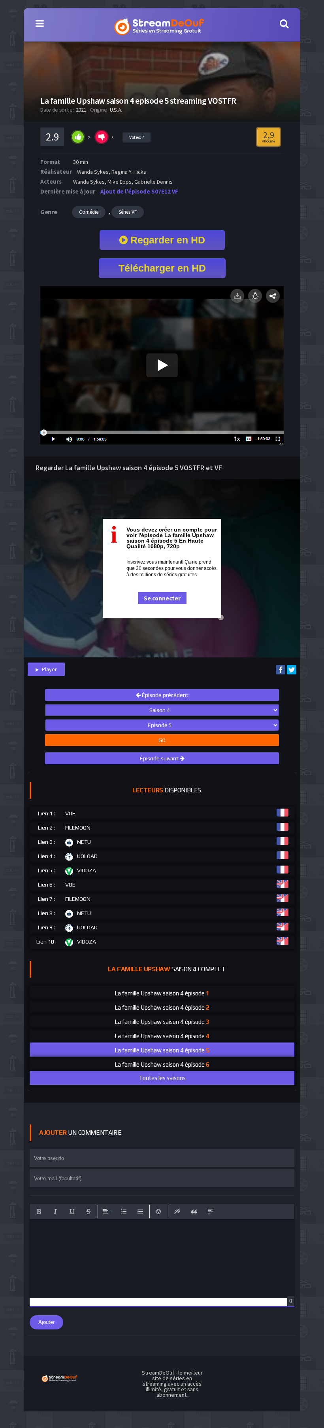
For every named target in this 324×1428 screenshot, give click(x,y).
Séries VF (128, 212)
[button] (38, 1211)
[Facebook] (280, 669)
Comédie (88, 212)
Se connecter (162, 598)
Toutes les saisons (162, 1078)
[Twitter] (291, 669)
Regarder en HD (166, 239)
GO (162, 740)
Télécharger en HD (162, 267)
